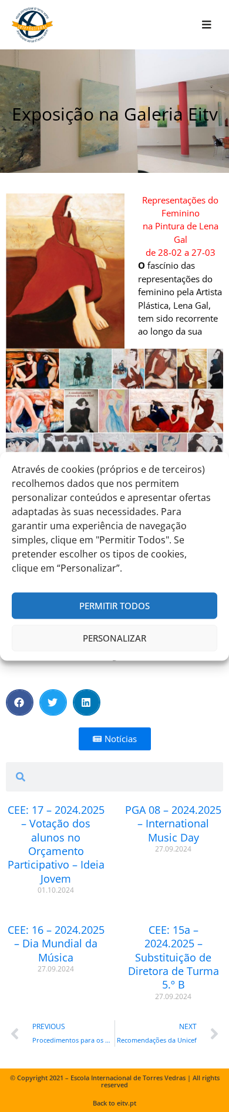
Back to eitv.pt (114, 1102)
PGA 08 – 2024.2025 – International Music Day (173, 823)
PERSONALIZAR (114, 638)
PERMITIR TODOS (114, 606)
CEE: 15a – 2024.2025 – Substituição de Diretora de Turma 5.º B (173, 957)
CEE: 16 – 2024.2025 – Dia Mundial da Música (56, 943)
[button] (19, 702)
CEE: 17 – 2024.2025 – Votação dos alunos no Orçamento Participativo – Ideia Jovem (56, 844)
